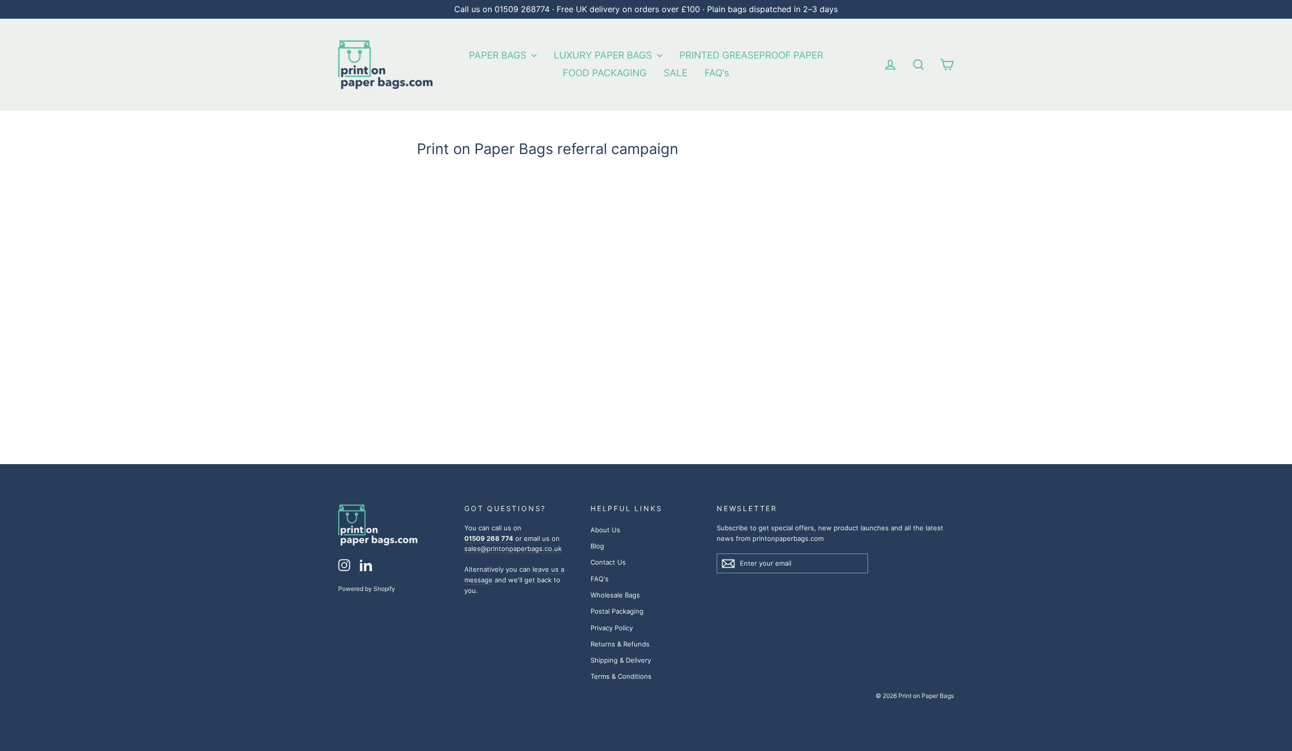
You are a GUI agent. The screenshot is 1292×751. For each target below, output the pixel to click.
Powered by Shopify (366, 588)
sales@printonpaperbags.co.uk (513, 548)
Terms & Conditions (621, 676)
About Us (605, 530)
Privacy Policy (611, 628)
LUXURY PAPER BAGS (604, 55)
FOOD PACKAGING (605, 73)
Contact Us (608, 562)
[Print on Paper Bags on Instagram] (344, 565)
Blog (597, 546)
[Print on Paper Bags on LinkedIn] (366, 565)
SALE (675, 73)
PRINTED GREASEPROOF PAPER (751, 55)
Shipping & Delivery (620, 660)
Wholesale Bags (615, 595)
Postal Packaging (616, 611)
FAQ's (717, 73)
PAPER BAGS (499, 55)
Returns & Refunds (620, 644)
